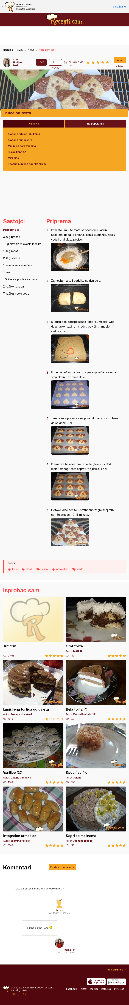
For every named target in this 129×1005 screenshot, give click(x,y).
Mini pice (13, 157)
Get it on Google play (116, 981)
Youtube (94, 989)
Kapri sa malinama (96, 817)
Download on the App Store (96, 981)
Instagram (106, 989)
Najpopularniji (95, 123)
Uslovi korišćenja (46, 987)
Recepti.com (64, 19)
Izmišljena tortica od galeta (33, 690)
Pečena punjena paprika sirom (27, 163)
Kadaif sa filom (96, 753)
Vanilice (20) (33, 753)
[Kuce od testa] (84, 257)
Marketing (15, 990)
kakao (44, 569)
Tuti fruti (33, 627)
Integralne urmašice (33, 817)
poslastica (62, 569)
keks (15, 569)
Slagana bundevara (20, 139)
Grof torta (96, 627)
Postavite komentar (62, 867)
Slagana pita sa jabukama (24, 133)
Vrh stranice (115, 969)
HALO (24, 994)
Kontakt (25, 990)
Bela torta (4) (96, 690)
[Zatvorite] (2, 7)
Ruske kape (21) (17, 151)
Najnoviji (34, 123)
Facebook (71, 989)
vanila (80, 569)
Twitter (83, 989)
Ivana (59, 910)
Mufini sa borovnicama (22, 145)
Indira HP (69, 949)
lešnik (29, 569)
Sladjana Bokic (17, 64)
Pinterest (119, 989)
